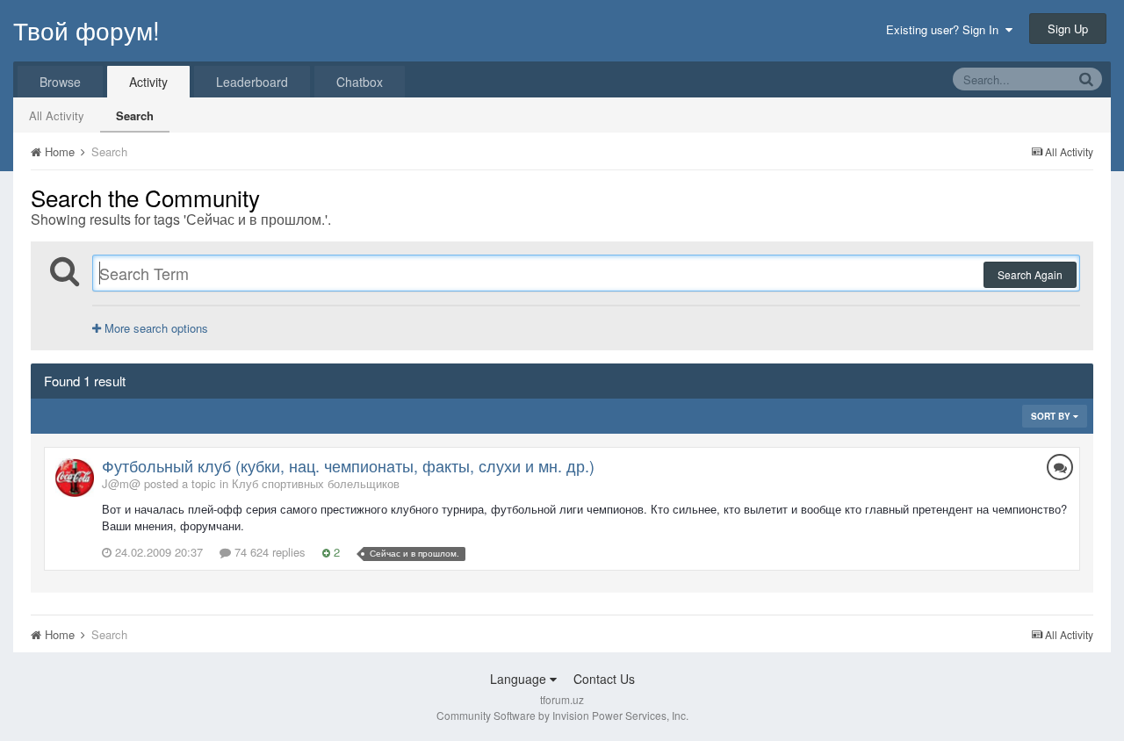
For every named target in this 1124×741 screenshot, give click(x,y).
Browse (60, 81)
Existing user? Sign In (945, 29)
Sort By (1052, 416)
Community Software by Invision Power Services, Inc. (562, 715)
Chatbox (359, 81)
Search (135, 115)
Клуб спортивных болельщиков (316, 483)
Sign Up (1068, 28)
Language (520, 678)
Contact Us (604, 678)
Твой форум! (86, 29)
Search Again (1030, 274)
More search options (154, 328)
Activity (148, 81)
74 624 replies (268, 551)
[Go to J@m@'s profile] (74, 477)
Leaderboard (252, 81)
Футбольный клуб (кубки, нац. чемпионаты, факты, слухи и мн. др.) (348, 465)
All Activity (56, 115)
